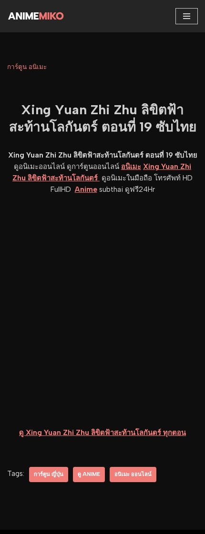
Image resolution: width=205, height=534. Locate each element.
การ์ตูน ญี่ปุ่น (48, 474)
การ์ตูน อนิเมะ (27, 66)
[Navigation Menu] (186, 16)
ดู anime (89, 474)
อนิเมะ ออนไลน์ (133, 474)
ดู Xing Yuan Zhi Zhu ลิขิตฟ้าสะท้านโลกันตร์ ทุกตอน (102, 432)
